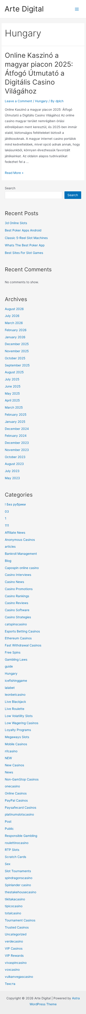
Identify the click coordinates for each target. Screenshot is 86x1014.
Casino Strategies (18, 617)
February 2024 (16, 435)
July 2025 (12, 379)
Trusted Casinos (17, 927)
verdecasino (14, 941)
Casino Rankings (17, 596)
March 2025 (14, 407)
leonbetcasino (15, 694)
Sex (7, 864)
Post (8, 821)
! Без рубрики (15, 504)
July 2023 (12, 471)
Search (10, 188)
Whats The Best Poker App (24, 245)
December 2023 (17, 443)
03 (7, 511)
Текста (10, 984)
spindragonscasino (18, 878)
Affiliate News (15, 532)
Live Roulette (14, 709)
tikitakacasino (15, 899)
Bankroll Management (21, 553)
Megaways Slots (17, 737)
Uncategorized (15, 934)
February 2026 (16, 330)
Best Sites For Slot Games (24, 253)
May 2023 (12, 478)
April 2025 (12, 400)
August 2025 (14, 372)
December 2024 (17, 429)
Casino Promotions (19, 589)
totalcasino (13, 913)
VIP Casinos (13, 948)
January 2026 (15, 337)
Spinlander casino (18, 885)
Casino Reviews (16, 603)
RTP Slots (12, 850)
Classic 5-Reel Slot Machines (26, 238)
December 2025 (17, 344)
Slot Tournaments (18, 871)
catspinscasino (16, 624)
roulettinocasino (16, 843)
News (9, 772)
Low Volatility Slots (19, 716)
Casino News (14, 582)
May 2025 (12, 393)
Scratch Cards (15, 857)
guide (9, 666)
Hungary (41, 101)
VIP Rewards (14, 955)
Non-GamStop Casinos (22, 779)
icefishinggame (16, 680)
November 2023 (17, 450)
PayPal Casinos (16, 800)
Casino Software (17, 610)
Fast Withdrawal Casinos (23, 645)
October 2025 (15, 358)
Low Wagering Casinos (21, 723)
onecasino (12, 786)
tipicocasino (13, 906)
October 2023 (15, 457)
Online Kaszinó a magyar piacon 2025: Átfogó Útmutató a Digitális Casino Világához (39, 73)
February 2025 (15, 414)
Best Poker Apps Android (23, 230)
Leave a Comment (18, 101)
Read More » (14, 173)
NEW (8, 758)
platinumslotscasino (19, 814)
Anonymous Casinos (20, 539)
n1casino (11, 751)
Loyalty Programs (18, 730)
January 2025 (15, 421)
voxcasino (12, 969)
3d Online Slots (16, 223)
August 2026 (14, 309)
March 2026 (14, 323)
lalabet (10, 688)
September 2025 (17, 365)
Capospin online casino (22, 568)
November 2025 (17, 351)
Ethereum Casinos (18, 638)
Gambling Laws (16, 659)
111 (7, 525)
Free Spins (12, 652)
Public (9, 828)
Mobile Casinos (16, 744)
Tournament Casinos (20, 920)
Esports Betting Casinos (22, 631)
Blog (8, 561)
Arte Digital (24, 8)
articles (10, 546)
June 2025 (12, 386)
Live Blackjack (15, 701)
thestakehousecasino (20, 892)
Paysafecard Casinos (20, 807)
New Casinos (14, 765)
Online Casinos (16, 793)
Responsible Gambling (21, 836)
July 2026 (12, 316)
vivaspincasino (16, 963)
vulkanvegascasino (19, 976)
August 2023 (14, 464)
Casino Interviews (18, 575)
